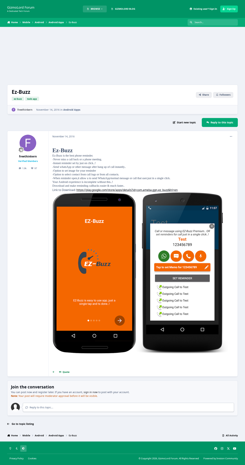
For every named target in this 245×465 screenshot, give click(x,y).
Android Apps (71, 109)
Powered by (220, 458)
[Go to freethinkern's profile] (13, 110)
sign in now (91, 392)
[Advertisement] (122, 56)
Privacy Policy (16, 458)
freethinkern (24, 109)
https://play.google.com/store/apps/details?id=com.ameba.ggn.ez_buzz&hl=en (127, 190)
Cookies (32, 458)
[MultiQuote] (53, 372)
